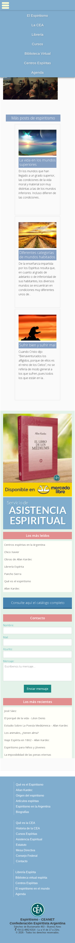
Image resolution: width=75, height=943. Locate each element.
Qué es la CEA (25, 822)
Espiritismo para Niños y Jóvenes (24, 747)
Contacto (21, 861)
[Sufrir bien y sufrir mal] (37, 339)
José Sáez (10, 711)
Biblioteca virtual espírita (31, 877)
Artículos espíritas (27, 801)
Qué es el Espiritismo (29, 784)
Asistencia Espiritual (29, 839)
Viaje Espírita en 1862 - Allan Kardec (26, 740)
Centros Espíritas (37, 63)
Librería (38, 34)
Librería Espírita (14, 566)
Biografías (22, 811)
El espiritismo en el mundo (32, 888)
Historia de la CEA (28, 828)
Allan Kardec (11, 588)
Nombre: (8, 625)
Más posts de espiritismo (33, 118)
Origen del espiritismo (30, 795)
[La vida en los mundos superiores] (37, 154)
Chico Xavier (11, 552)
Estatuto (21, 844)
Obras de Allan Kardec (18, 559)
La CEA (37, 25)
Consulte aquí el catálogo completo (37, 602)
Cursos (37, 44)
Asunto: (8, 649)
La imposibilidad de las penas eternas (27, 754)
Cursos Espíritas (26, 833)
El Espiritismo (37, 16)
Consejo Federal (27, 855)
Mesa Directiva (25, 850)
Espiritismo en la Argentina (33, 806)
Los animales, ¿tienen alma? (21, 733)
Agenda (37, 72)
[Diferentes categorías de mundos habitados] (37, 247)
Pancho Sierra (12, 574)
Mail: (6, 637)
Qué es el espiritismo (17, 581)
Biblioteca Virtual (38, 53)
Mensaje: (8, 661)
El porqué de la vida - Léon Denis (24, 718)
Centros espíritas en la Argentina (24, 544)
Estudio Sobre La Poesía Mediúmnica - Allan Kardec (36, 725)
